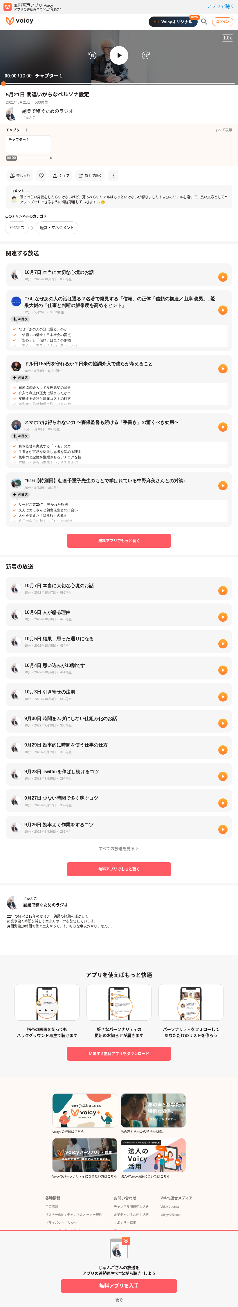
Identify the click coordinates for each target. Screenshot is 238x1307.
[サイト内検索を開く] (204, 21)
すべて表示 (223, 130)
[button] (119, 55)
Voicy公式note (171, 1214)
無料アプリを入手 (119, 1286)
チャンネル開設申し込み (131, 1206)
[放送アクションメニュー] (113, 175)
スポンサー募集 (125, 1223)
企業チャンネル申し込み (131, 1214)
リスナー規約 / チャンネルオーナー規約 (73, 1214)
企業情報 (51, 1206)
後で (119, 1300)
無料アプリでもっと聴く (119, 540)
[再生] (223, 277)
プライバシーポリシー (61, 1223)
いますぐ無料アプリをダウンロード (119, 1053)
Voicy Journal (170, 1206)
